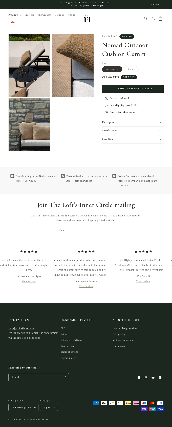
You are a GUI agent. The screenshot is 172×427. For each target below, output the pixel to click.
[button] (14, 15)
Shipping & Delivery (71, 340)
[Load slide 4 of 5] (89, 299)
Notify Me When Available (134, 88)
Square (133, 70)
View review (29, 281)
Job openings (119, 334)
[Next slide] (98, 299)
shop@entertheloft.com (21, 328)
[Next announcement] (116, 4)
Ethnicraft (111, 36)
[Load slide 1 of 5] (79, 299)
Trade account (68, 346)
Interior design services (125, 328)
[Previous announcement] (56, 4)
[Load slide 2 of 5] (82, 299)
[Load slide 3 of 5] (86, 299)
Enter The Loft (23, 419)
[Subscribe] (112, 230)
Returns (65, 334)
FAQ (63, 328)
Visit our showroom (123, 340)
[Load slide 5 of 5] (92, 299)
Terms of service (69, 352)
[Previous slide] (74, 299)
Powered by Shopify (39, 419)
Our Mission (119, 346)
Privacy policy (68, 358)
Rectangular (114, 70)
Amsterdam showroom (122, 112)
